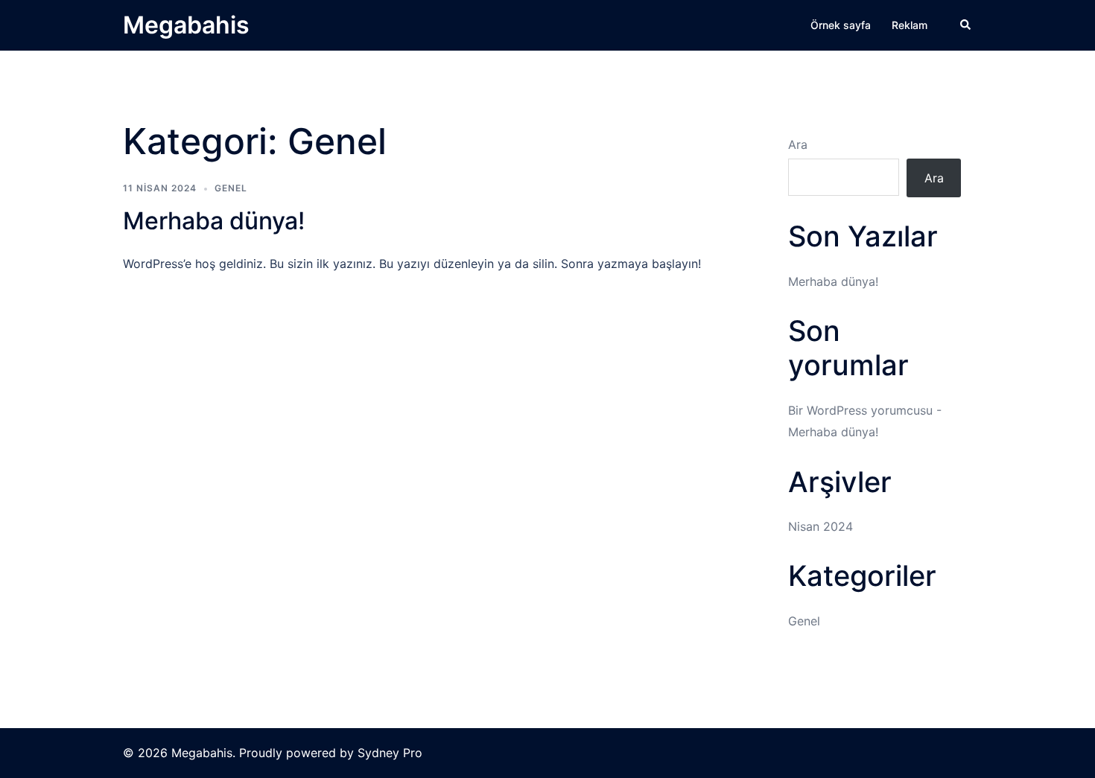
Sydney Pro (390, 752)
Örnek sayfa (840, 25)
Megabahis (186, 24)
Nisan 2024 (820, 526)
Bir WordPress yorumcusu (860, 410)
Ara (797, 144)
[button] (966, 25)
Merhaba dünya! (214, 220)
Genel (231, 188)
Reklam (909, 25)
